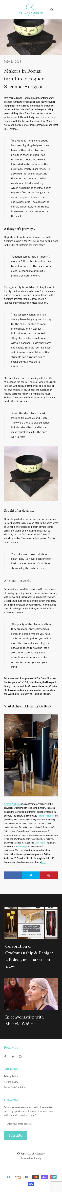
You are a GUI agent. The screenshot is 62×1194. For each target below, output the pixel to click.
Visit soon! (40, 842)
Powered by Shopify (31, 1158)
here (43, 862)
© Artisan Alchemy (31, 1153)
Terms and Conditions (15, 1087)
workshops (22, 846)
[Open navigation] (4, 9)
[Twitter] (13, 1056)
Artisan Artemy (45, 815)
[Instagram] (20, 1056)
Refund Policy (11, 1081)
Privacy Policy (11, 1076)
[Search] (51, 9)
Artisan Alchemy (12, 803)
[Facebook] (5, 1056)
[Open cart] (57, 9)
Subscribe (15, 1135)
